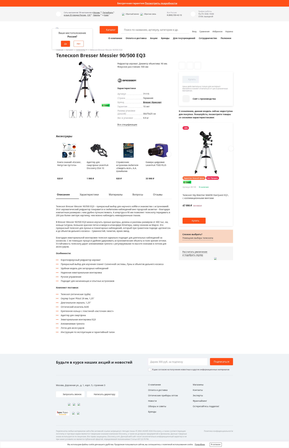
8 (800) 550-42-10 (174, 15)
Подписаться (221, 361)
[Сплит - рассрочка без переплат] (105, 105)
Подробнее (200, 444)
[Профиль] (194, 28)
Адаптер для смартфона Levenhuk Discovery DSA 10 (97, 165)
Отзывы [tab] (157, 194)
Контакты (198, 390)
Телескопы (80, 50)
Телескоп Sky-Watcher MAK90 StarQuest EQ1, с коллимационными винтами (206, 196)
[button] (130, 13)
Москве (96, 12)
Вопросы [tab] (137, 194)
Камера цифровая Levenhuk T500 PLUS (156, 164)
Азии (106, 15)
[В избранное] (58, 145)
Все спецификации (127, 124)
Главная (59, 50)
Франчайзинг (200, 400)
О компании (115, 38)
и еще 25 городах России (75, 15)
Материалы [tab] (116, 194)
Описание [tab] (63, 194)
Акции (153, 38)
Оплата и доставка (136, 38)
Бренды (165, 38)
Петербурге (108, 12)
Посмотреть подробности (161, 3)
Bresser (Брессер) (152, 102)
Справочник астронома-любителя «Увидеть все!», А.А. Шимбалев (127, 167)
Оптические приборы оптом (163, 395)
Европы (96, 15)
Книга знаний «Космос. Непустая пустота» (69, 164)
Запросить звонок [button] (71, 394)
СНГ (89, 15)
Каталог (69, 50)
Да (65, 43)
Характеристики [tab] (89, 194)
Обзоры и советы (157, 406)
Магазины (198, 384)
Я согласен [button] (216, 444)
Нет (79, 43)
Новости (152, 400)
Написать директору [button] (104, 394)
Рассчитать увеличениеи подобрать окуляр (194, 253)
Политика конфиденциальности (218, 431)
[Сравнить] (62, 145)
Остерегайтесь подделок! (206, 406)
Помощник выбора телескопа (197, 237)
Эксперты (198, 395)
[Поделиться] (197, 65)
